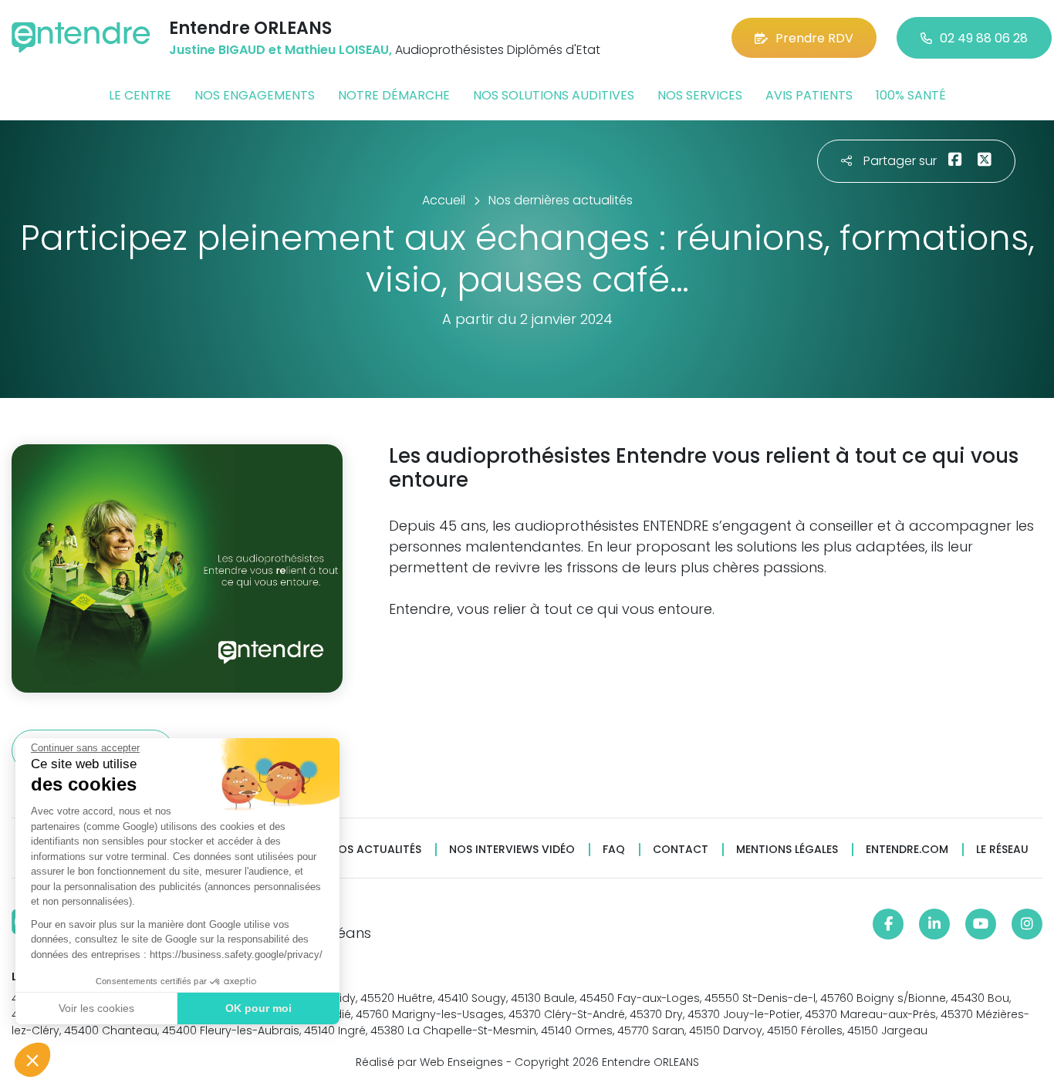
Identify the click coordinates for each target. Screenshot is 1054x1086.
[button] (32, 1059)
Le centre (140, 95)
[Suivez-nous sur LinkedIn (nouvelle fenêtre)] (934, 924)
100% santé (911, 95)
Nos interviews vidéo (512, 849)
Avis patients (809, 95)
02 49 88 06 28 (984, 38)
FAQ (614, 849)
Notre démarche (394, 95)
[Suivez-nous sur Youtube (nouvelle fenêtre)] (980, 924)
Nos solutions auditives (553, 95)
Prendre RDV (814, 38)
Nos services (699, 95)
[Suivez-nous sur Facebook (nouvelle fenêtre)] (888, 924)
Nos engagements (254, 95)
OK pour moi (258, 1008)
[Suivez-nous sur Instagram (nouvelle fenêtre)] (1027, 924)
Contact (680, 849)
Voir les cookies (96, 1008)
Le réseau (1002, 849)
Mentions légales (787, 849)
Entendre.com (907, 849)
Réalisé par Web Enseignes (429, 1062)
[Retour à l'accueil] (81, 37)
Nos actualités (375, 849)
